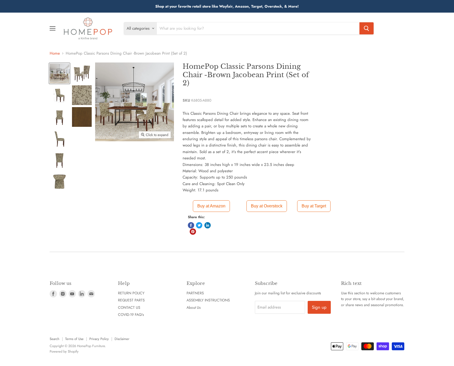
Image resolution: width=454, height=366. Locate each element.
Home (55, 53)
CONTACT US (129, 307)
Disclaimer (122, 338)
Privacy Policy (99, 338)
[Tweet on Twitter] (199, 225)
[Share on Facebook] (191, 225)
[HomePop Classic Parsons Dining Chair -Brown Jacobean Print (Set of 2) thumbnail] (59, 73)
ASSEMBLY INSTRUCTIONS (208, 300)
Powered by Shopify (64, 351)
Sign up (319, 307)
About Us (194, 307)
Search (54, 338)
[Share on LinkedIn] (207, 225)
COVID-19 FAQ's (131, 314)
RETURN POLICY (131, 293)
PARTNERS (195, 293)
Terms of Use (74, 338)
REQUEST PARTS (131, 300)
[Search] (366, 28)
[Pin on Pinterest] (193, 231)
